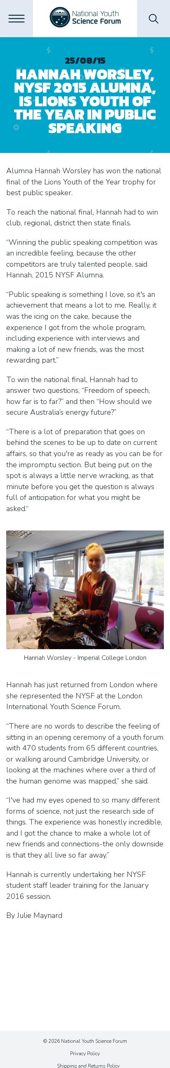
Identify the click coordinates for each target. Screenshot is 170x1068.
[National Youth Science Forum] (85, 18)
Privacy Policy (85, 1053)
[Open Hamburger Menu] (16, 18)
